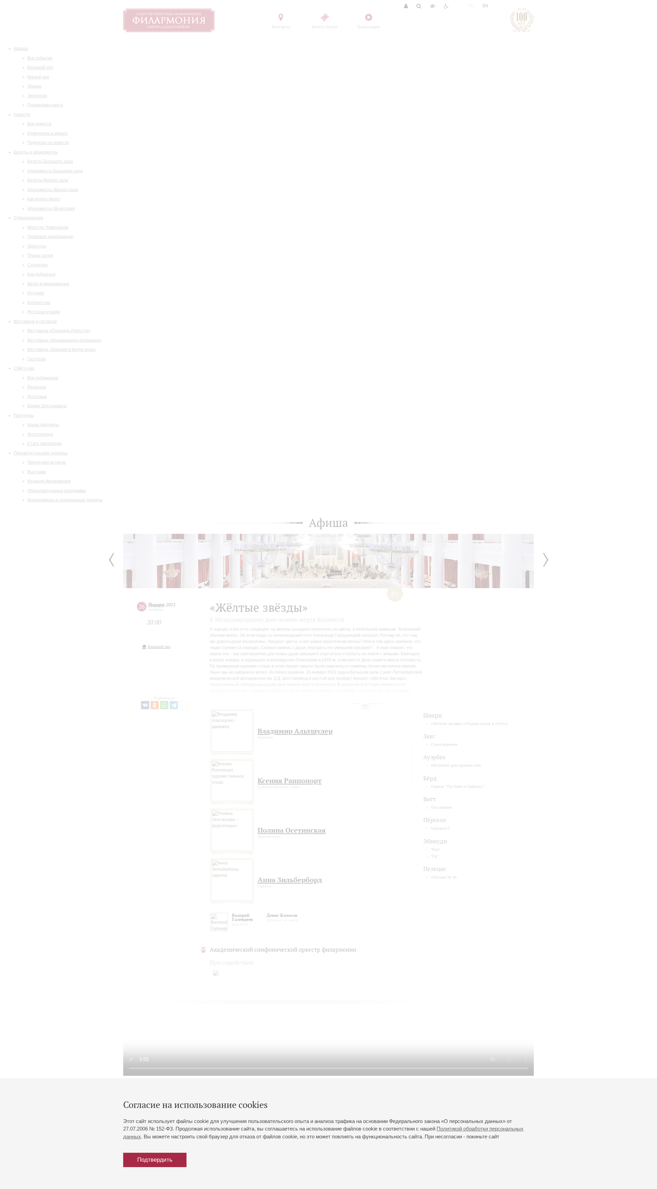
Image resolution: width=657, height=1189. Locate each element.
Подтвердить (154, 1160)
